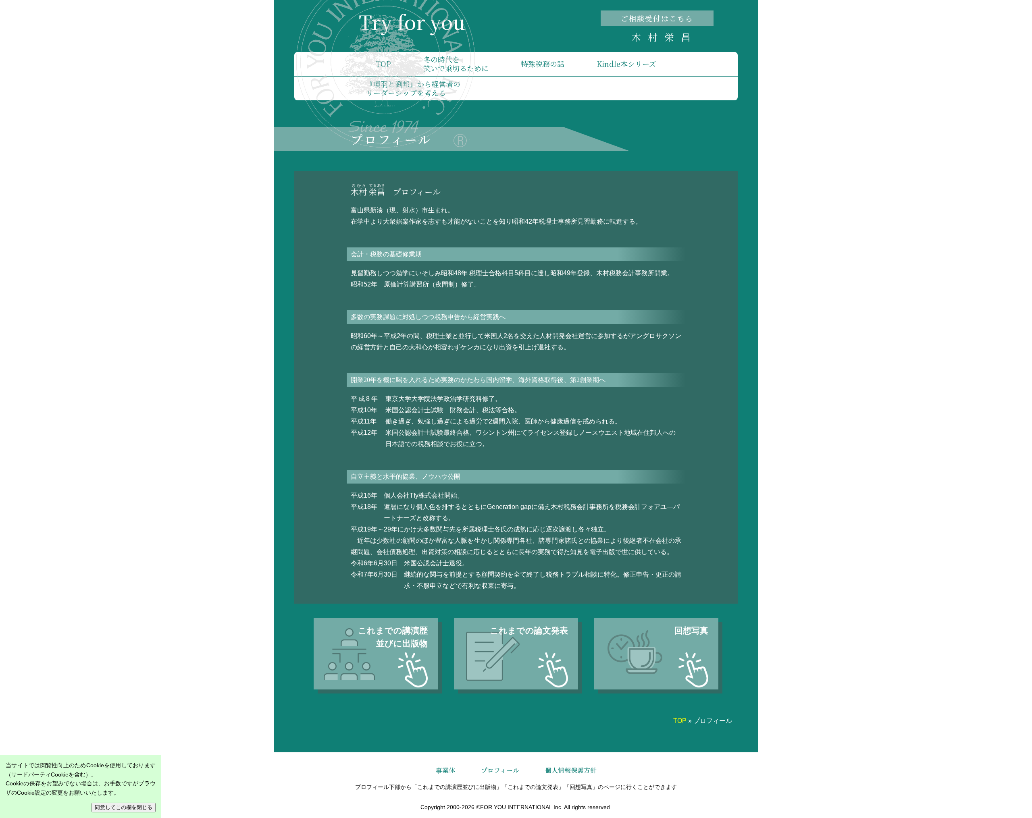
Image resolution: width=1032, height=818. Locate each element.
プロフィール (500, 770)
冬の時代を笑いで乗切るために (456, 63)
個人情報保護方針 (571, 770)
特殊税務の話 (542, 63)
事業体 (445, 770)
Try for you (412, 21)
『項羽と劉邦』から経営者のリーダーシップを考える (413, 88)
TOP (383, 63)
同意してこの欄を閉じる (123, 807)
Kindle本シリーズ (626, 63)
